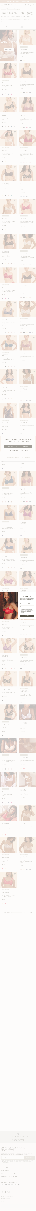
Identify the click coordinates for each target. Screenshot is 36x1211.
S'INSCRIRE (27, 615)
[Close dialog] (34, 593)
